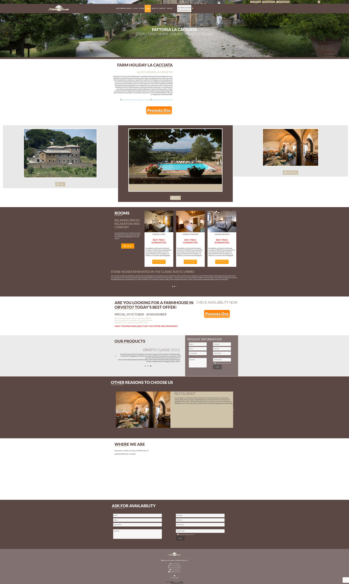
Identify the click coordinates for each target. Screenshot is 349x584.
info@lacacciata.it (175, 572)
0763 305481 (175, 564)
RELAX (176, 198)
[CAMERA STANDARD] (190, 221)
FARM (61, 184)
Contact (169, 8)
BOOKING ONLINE (184, 9)
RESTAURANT (291, 172)
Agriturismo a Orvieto (124, 8)
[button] (115, 356)
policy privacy (227, 363)
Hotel (136, 8)
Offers (147, 8)
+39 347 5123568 (175, 566)
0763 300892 (175, 570)
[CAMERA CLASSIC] (159, 221)
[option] (148, 356)
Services (162, 8)
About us (155, 8)
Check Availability (159, 262)
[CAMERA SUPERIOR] (221, 221)
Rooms (141, 8)
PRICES (129, 246)
